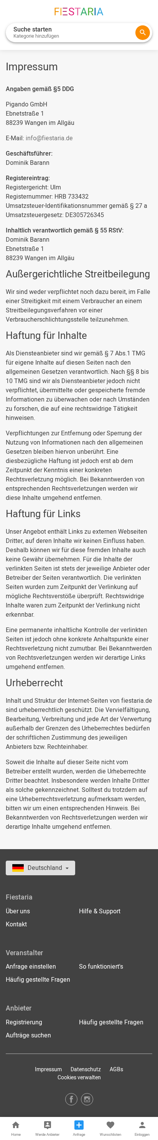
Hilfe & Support (99, 911)
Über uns (18, 911)
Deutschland (46, 868)
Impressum (48, 1069)
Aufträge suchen (28, 1035)
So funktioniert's (101, 966)
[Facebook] (71, 1099)
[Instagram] (87, 1099)
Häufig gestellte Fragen (38, 979)
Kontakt (16, 924)
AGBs (116, 1069)
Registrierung (24, 1022)
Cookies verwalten (79, 1078)
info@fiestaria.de (49, 138)
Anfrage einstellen (31, 966)
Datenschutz (86, 1069)
